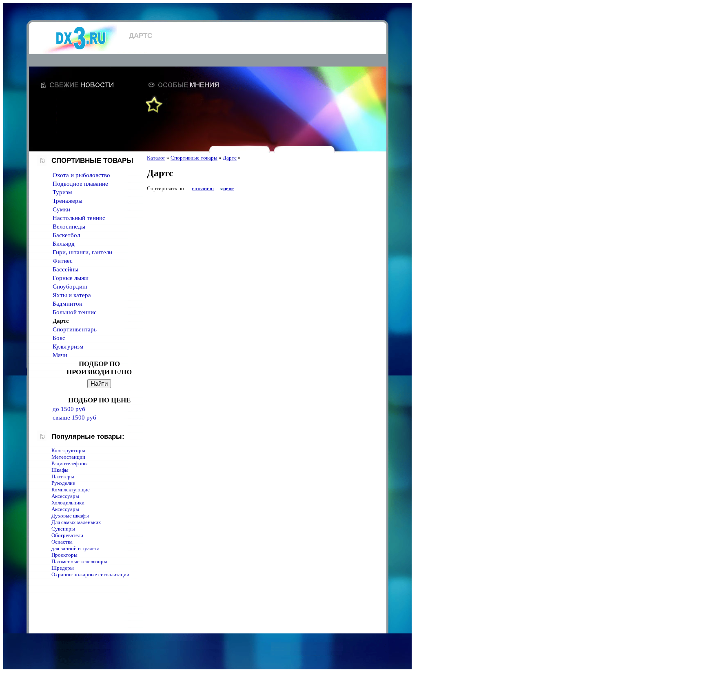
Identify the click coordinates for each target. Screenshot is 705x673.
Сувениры (63, 529)
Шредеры (62, 568)
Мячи (60, 355)
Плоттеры (62, 476)
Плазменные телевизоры (79, 561)
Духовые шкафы (70, 516)
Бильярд (64, 243)
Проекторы (64, 555)
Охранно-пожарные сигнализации (90, 574)
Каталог (156, 158)
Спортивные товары (194, 158)
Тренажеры (67, 201)
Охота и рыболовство (81, 175)
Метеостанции (68, 457)
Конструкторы (68, 450)
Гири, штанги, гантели (82, 252)
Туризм (62, 192)
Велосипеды (69, 226)
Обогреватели (67, 535)
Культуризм (68, 346)
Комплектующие (70, 489)
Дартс (230, 158)
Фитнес (63, 261)
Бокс (59, 338)
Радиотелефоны (69, 463)
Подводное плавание (80, 183)
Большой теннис (75, 312)
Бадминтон (67, 303)
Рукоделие (63, 483)
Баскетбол (66, 235)
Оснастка (62, 542)
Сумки (61, 209)
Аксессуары (65, 496)
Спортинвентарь (75, 329)
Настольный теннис (79, 218)
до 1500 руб (69, 409)
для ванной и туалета (75, 548)
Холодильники (67, 503)
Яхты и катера (72, 295)
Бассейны (65, 269)
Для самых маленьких (76, 522)
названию (203, 188)
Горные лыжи (71, 278)
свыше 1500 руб (74, 417)
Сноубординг (70, 286)
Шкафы (60, 470)
